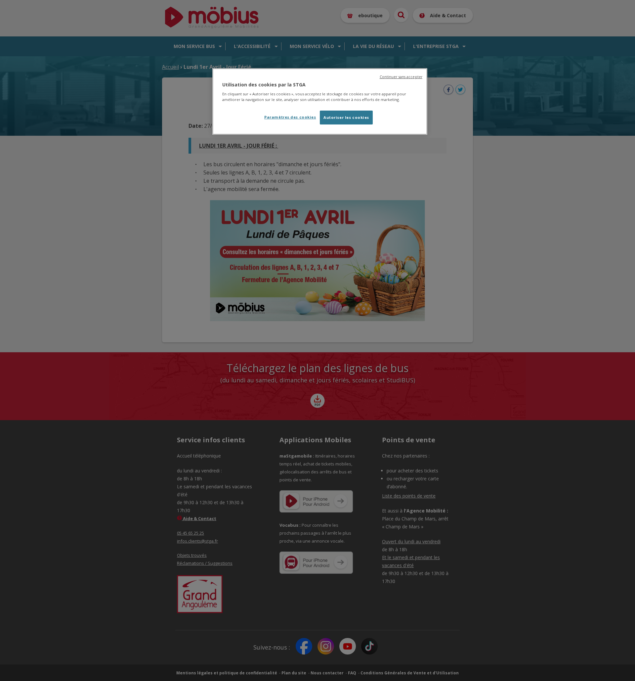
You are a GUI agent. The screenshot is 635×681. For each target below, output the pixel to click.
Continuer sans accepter (401, 76)
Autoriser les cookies (346, 117)
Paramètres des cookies (290, 117)
